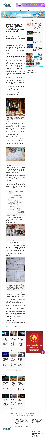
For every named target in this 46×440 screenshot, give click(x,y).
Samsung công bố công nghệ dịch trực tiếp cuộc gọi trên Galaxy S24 (20, 362)
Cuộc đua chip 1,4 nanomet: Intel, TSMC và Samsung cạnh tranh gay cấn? (6, 340)
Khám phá (18, 21)
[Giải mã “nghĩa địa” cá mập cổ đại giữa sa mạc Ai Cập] (13, 378)
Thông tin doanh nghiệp (16, 415)
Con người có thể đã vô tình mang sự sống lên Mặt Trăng (5, 385)
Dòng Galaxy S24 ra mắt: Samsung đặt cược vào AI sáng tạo (13, 362)
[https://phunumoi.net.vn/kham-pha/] (3, 37)
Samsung (15, 370)
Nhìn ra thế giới (27, 10)
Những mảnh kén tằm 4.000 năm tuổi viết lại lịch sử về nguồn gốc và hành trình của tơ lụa (21, 387)
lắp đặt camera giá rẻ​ (30, 72)
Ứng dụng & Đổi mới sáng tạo (16, 10)
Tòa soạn (31, 415)
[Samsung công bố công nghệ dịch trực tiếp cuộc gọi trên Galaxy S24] (21, 354)
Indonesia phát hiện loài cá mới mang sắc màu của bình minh (37, 33)
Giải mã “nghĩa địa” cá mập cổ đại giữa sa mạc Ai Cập (13, 385)
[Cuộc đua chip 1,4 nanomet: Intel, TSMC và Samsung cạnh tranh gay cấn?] (5, 333)
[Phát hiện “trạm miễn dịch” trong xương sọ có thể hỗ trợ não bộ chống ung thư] (13, 396)
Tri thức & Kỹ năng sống (36, 10)
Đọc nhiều (30, 21)
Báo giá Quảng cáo (24, 415)
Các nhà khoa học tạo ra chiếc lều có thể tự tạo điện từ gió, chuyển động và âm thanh (37, 40)
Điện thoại (20, 370)
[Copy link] (3, 28)
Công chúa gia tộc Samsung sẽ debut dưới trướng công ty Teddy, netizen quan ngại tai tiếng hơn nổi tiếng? (13, 343)
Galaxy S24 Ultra (9, 370)
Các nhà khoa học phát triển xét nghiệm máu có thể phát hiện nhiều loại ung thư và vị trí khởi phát (37, 47)
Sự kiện (2, 10)
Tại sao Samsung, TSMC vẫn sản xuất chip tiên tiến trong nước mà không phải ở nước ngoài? (20, 342)
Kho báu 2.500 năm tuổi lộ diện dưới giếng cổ (21, 402)
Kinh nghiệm (14, 21)
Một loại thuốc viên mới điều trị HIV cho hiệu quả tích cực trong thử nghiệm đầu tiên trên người (37, 26)
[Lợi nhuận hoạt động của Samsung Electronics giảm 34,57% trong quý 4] (5, 354)
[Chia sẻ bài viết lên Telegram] (3, 33)
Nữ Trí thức (7, 10)
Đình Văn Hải (32, 70)
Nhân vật (22, 21)
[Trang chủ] (1, 8)
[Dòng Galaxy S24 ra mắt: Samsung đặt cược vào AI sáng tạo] (13, 354)
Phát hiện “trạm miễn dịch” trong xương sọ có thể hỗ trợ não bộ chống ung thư (13, 404)
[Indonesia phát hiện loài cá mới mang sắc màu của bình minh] (30, 33)
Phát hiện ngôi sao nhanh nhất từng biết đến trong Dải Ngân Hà (5, 403)
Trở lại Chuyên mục (7, 326)
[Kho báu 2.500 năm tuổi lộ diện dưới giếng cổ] (21, 396)
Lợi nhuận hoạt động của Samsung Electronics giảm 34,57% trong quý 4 (6, 362)
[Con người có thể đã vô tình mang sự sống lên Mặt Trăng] (5, 378)
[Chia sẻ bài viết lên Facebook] (3, 31)
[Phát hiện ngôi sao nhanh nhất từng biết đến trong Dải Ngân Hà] (5, 396)
